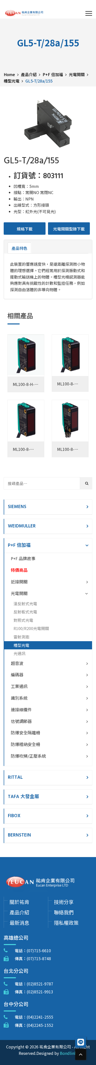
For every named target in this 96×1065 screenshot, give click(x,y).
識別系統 (19, 698)
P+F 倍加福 (19, 545)
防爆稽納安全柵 (25, 745)
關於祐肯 (19, 901)
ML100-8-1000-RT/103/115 (23, 449)
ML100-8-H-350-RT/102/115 (23, 384)
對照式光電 (23, 620)
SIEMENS (17, 507)
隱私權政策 (66, 922)
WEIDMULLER (22, 526)
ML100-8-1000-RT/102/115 (67, 384)
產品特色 (19, 248)
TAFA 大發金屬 (23, 797)
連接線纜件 (21, 710)
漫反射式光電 (25, 603)
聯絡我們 (64, 912)
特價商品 (19, 570)
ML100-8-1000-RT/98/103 (66, 449)
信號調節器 (21, 722)
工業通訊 (19, 687)
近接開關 (19, 582)
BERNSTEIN (19, 835)
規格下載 (24, 229)
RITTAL (15, 777)
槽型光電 (21, 645)
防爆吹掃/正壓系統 (28, 756)
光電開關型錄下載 (69, 229)
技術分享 (64, 901)
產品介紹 (19, 912)
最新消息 (19, 922)
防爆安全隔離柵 (25, 733)
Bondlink (68, 1053)
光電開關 (19, 594)
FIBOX (14, 816)
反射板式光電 (25, 612)
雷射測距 (21, 637)
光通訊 (19, 653)
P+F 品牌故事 (23, 559)
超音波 (17, 664)
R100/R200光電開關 (31, 628)
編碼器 (17, 675)
